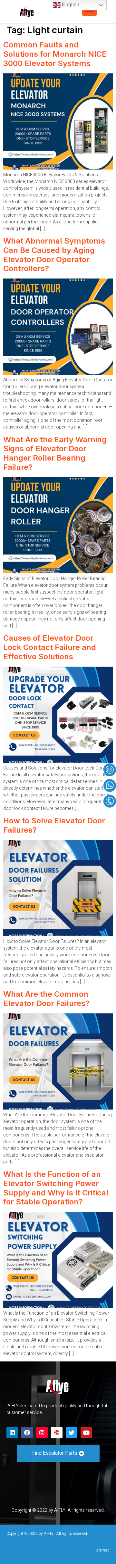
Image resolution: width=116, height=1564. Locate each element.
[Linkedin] (12, 1432)
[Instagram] (42, 1432)
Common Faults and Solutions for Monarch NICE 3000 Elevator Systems (55, 54)
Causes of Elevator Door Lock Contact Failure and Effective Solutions (49, 647)
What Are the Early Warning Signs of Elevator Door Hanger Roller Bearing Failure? (55, 453)
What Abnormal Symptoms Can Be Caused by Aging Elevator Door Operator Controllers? (54, 254)
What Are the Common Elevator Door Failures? (46, 998)
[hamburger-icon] (89, 11)
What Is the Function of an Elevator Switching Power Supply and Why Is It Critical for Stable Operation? (55, 1187)
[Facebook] (27, 1432)
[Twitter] (71, 1432)
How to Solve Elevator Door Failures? (54, 825)
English (70, 4)
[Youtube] (86, 1432)
